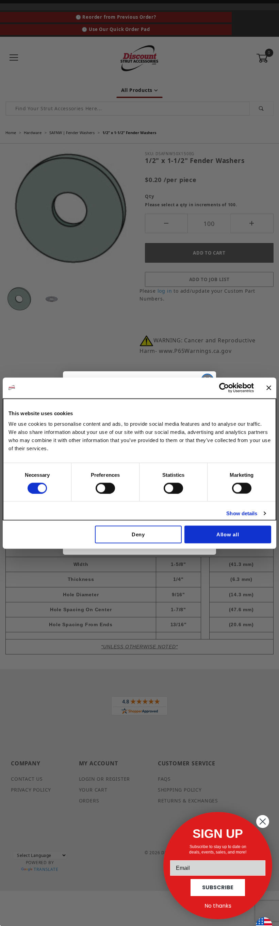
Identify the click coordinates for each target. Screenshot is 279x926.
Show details (241, 513)
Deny (138, 534)
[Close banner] (268, 387)
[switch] (105, 488)
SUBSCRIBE (217, 887)
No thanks (217, 906)
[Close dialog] (262, 821)
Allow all (227, 534)
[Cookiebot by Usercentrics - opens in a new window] (224, 388)
